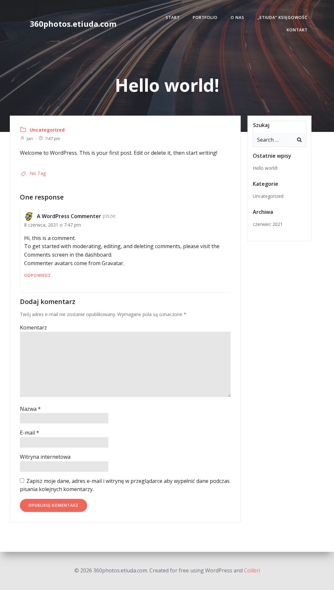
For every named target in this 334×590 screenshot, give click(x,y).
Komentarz (33, 327)
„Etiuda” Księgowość (282, 17)
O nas (237, 17)
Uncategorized (47, 130)
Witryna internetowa (45, 456)
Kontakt (297, 30)
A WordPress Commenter (69, 216)
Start (173, 17)
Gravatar (112, 263)
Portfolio (205, 17)
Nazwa (30, 408)
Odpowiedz (37, 275)
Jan (30, 138)
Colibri (252, 570)
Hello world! (265, 168)
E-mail (29, 432)
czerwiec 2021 (268, 224)
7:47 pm (52, 138)
